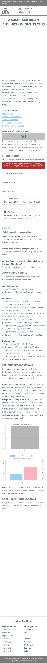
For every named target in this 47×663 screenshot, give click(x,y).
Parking (27, 642)
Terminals (6, 642)
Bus (25, 632)
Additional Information (12, 116)
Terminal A (6, 645)
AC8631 (20, 313)
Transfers (27, 639)
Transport (28, 629)
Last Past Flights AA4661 (13, 126)
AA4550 (20, 289)
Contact (34, 658)
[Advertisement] (23, 53)
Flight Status (7, 113)
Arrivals (5, 629)
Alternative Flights (10, 120)
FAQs (26, 651)
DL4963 (20, 344)
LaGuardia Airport (24, 10)
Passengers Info (31, 626)
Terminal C (7, 651)
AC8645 (20, 332)
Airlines (5, 639)
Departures (7, 632)
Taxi (25, 635)
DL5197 (20, 350)
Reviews (27, 648)
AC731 (19, 301)
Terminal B (6, 648)
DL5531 (20, 356)
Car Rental (28, 645)
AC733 (20, 307)
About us (41, 658)
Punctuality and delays (12, 123)
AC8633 (20, 319)
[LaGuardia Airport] (5, 11)
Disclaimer (26, 658)
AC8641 (20, 326)
